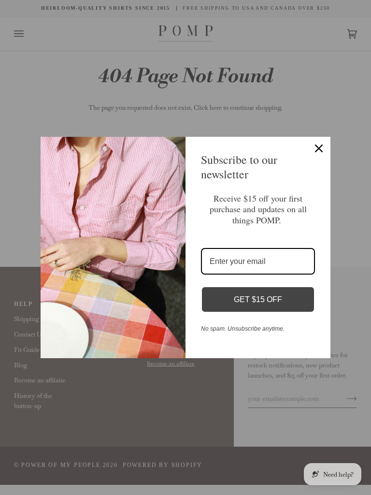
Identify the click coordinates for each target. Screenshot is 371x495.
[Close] (318, 148)
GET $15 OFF (258, 299)
